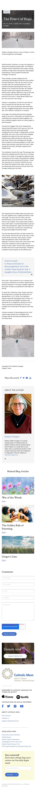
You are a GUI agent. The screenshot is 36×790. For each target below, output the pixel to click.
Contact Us (5, 718)
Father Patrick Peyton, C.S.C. (11, 744)
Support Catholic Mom (15, 656)
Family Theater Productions (10, 739)
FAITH (7, 12)
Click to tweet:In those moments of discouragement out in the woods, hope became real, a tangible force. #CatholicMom (18, 267)
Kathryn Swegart (12, 436)
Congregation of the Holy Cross (12, 742)
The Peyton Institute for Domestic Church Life (16, 746)
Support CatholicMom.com (10, 721)
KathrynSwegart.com (11, 455)
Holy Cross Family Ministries (11, 735)
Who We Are (6, 716)
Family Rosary (6, 737)
